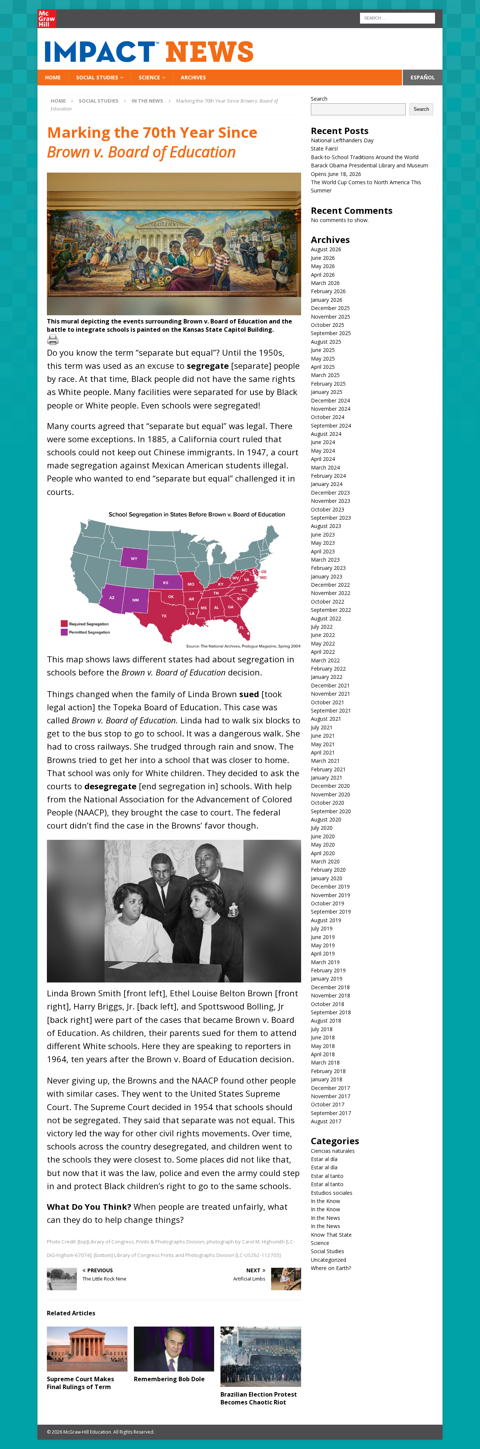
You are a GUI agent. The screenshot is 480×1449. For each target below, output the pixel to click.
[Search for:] (397, 17)
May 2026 (323, 266)
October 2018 (327, 1004)
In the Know (325, 1201)
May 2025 (323, 358)
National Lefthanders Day (343, 140)
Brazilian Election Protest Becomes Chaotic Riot (258, 1398)
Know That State (331, 1234)
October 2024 (327, 416)
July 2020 (322, 827)
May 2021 (323, 744)
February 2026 (328, 291)
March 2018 (325, 1062)
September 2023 (331, 517)
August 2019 (326, 920)
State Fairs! (324, 148)
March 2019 (325, 962)
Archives (193, 77)
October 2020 (327, 802)
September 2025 (331, 333)
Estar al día (324, 1159)
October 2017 (327, 1104)
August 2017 (326, 1121)
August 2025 (326, 341)
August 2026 (326, 249)
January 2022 (326, 676)
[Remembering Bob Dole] (174, 1349)
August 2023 (326, 525)
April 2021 (323, 752)
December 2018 (330, 987)
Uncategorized (328, 1259)
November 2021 (330, 693)
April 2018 (323, 1054)
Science (149, 77)
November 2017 (330, 1096)
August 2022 (326, 618)
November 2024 (330, 408)
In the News (325, 1217)
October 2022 (327, 601)
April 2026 (323, 274)
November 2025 (330, 316)
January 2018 (326, 1079)
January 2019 (326, 978)
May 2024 (323, 450)
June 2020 (323, 836)
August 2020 (326, 819)
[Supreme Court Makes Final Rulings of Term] (87, 1349)
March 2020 (325, 861)
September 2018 (331, 1012)
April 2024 (323, 458)
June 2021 (323, 735)
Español (423, 77)
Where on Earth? (331, 1268)
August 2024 (326, 433)
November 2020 (330, 794)
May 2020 (323, 844)
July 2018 (322, 1029)
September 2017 (331, 1113)
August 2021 (326, 718)
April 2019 (323, 953)
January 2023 (326, 576)
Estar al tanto (327, 1175)
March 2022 (325, 660)
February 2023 (328, 567)
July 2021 (322, 727)
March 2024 (325, 467)
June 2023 (323, 534)
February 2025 (328, 383)
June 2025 (323, 349)
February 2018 (328, 1071)
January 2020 (326, 878)
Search (319, 98)
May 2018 (323, 1045)
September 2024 (331, 425)
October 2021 (327, 702)
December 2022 (330, 584)
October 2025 (327, 324)
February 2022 (328, 668)
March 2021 (325, 760)
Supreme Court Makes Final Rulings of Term (80, 1383)
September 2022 (331, 609)
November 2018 (330, 995)
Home (53, 77)
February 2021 (328, 769)
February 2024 (328, 475)
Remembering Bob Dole (169, 1379)
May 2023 (323, 542)
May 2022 (323, 643)
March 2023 (325, 559)
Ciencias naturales (333, 1150)
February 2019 (328, 970)
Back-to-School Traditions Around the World (364, 157)
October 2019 (327, 903)
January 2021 (326, 777)
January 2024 (326, 483)
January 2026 (326, 299)
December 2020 (330, 785)
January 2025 (326, 391)
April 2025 (323, 366)
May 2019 (323, 945)
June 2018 (323, 1037)
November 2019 (330, 895)
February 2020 (328, 869)
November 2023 (330, 500)
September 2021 (331, 710)
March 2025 (325, 375)
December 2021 (330, 685)
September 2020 (331, 811)
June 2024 (323, 442)
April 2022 (323, 651)
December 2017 (330, 1087)
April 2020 (323, 853)
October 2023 (327, 509)
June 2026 (323, 257)
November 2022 (330, 592)
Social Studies (97, 77)
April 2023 (323, 551)
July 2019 (322, 928)
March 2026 (325, 282)
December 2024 (330, 400)
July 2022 (322, 626)
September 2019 (331, 911)
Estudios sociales (331, 1192)
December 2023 (330, 492)
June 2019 (323, 937)
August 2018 (326, 1020)
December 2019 (330, 886)
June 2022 (323, 634)
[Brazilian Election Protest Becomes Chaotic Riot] (260, 1357)
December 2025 (330, 308)
